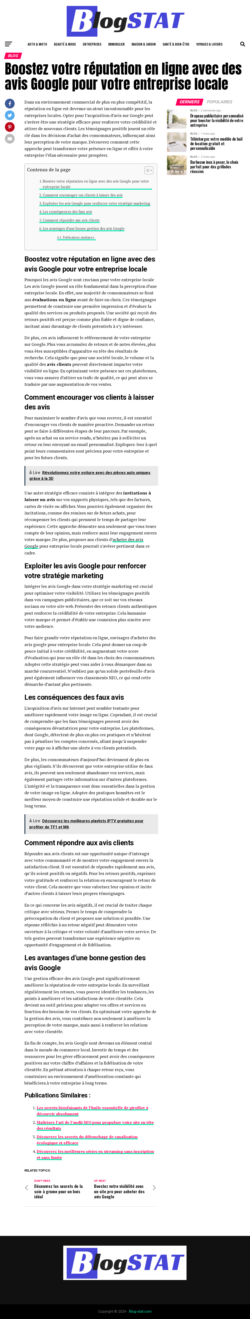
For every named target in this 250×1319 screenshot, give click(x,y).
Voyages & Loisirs (209, 44)
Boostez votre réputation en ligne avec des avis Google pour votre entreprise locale (96, 184)
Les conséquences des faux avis (67, 211)
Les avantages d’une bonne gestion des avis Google (84, 228)
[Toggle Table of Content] (146, 170)
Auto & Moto (37, 44)
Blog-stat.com (140, 1311)
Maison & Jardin (144, 44)
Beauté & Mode (65, 44)
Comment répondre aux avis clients (71, 220)
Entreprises (92, 44)
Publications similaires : (79, 237)
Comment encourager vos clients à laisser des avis (83, 195)
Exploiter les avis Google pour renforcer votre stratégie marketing (96, 203)
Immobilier (116, 44)
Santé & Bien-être (176, 44)
